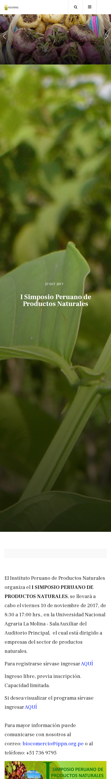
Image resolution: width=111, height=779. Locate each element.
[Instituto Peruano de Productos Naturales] (12, 7)
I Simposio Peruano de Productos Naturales (55, 300)
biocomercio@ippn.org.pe (53, 743)
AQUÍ (87, 664)
